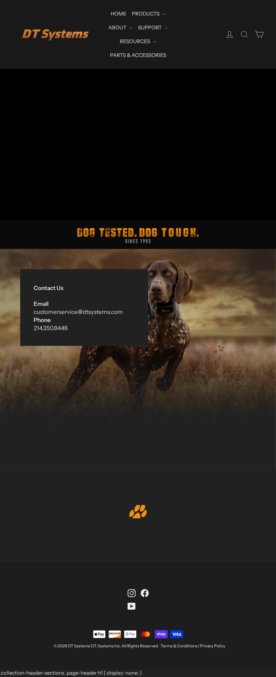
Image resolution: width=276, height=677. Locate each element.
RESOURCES (135, 41)
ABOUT (118, 27)
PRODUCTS (146, 13)
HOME (119, 13)
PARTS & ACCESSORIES (138, 55)
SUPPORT (150, 27)
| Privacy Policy (211, 645)
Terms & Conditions (179, 645)
